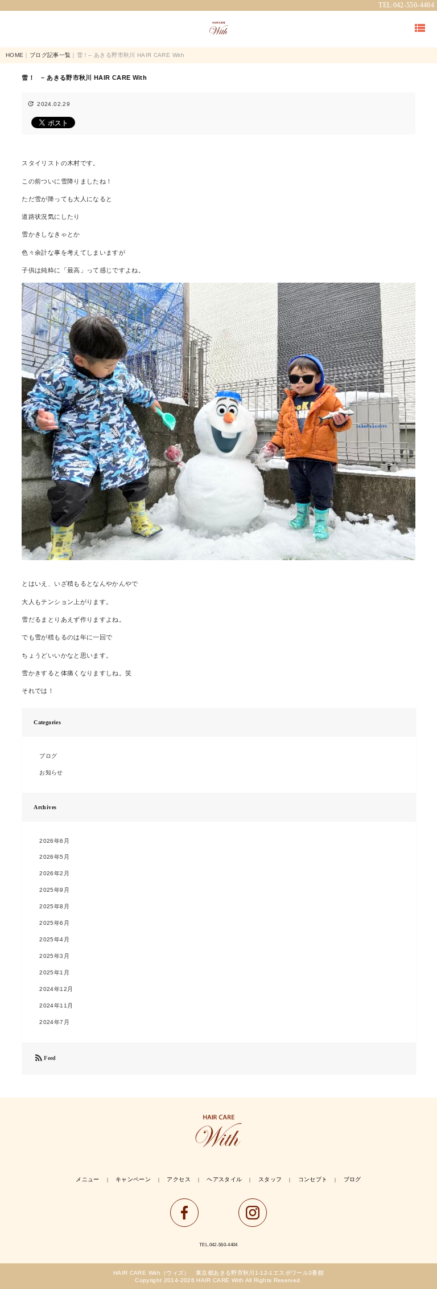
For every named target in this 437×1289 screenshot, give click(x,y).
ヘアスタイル (224, 1179)
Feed (45, 1058)
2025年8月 (54, 906)
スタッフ (270, 1179)
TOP (218, 28)
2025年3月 (54, 956)
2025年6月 (54, 923)
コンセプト (313, 1179)
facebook (184, 1212)
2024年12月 (56, 989)
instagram (252, 1212)
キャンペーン (133, 1179)
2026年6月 (54, 841)
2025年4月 (54, 939)
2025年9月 (54, 890)
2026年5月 (54, 857)
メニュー (87, 1179)
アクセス (178, 1179)
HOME (14, 55)
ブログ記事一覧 (50, 55)
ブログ (48, 756)
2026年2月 (54, 873)
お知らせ (51, 772)
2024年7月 (54, 1022)
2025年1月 (54, 972)
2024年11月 (56, 1005)
